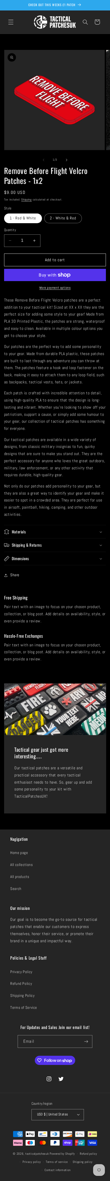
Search (15, 888)
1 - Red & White (23, 218)
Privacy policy (32, 1162)
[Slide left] (43, 160)
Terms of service (57, 1162)
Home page (19, 852)
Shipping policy (82, 1162)
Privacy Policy (21, 972)
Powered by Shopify (62, 1153)
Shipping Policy (22, 995)
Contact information (57, 1170)
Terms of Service (23, 1007)
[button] (11, 22)
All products (19, 876)
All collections (21, 864)
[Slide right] (66, 160)
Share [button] (14, 575)
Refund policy (88, 1153)
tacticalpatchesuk (37, 1153)
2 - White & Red (63, 218)
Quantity (10, 230)
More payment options (55, 288)
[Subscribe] (86, 1041)
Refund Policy (21, 983)
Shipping (26, 199)
